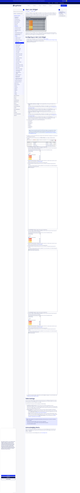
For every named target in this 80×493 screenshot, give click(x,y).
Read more (64, 0)
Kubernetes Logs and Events (18, 30)
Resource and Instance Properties (41, 412)
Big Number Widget (18, 44)
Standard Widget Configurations (17, 76)
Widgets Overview (18, 37)
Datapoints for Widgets (18, 40)
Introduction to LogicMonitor (17, 17)
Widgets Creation (17, 38)
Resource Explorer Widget (19, 64)
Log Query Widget (18, 48)
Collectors (16, 24)
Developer (15, 112)
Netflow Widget (18, 45)
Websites (16, 88)
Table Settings (40, 161)
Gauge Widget (18, 59)
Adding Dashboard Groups (18, 32)
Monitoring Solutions (17, 109)
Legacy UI (15, 115)
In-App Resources (17, 19)
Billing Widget (18, 67)
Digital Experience (16, 95)
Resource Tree (16, 83)
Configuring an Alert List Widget (62, 13)
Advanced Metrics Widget (18, 73)
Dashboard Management (18, 80)
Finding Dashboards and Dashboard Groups (18, 34)
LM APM (15, 107)
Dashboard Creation (18, 28)
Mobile (15, 110)
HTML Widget (18, 60)
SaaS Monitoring (16, 101)
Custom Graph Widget (19, 55)
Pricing (40, 5)
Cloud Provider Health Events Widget (19, 70)
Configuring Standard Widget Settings (51, 39)
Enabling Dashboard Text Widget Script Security (18, 78)
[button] (29, 5)
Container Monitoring (17, 106)
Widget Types (17, 41)
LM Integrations (16, 104)
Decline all (8, 477)
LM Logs (15, 98)
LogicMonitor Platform (17, 15)
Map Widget (17, 63)
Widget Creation (45, 38)
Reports (16, 92)
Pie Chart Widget (18, 49)
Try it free (63, 5)
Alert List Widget (18, 42)
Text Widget (17, 52)
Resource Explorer (17, 84)
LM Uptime (16, 87)
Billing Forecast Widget (19, 68)
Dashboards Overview (18, 27)
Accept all (8, 475)
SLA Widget (17, 56)
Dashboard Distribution (18, 81)
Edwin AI (15, 103)
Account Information (17, 20)
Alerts (15, 91)
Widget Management (18, 74)
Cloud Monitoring (16, 100)
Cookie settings (8, 479)
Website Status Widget (19, 53)
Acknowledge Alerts (44, 432)
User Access (16, 23)
